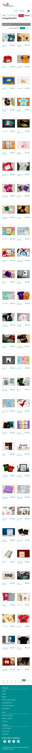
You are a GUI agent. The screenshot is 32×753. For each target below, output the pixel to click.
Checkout (4, 721)
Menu (4, 15)
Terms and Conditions (8, 705)
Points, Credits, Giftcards (9, 699)
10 (3, 682)
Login (16, 11)
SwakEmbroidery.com (14, 5)
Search (21, 15)
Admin (12, 749)
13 (15, 682)
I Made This (5, 734)
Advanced (27, 15)
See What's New (6, 728)
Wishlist (4, 696)
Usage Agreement (7, 702)
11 (7, 682)
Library (4, 694)
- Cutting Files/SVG (7, 24)
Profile (4, 691)
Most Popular (5, 731)
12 (11, 682)
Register (22, 11)
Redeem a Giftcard (7, 718)
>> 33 (19, 682)
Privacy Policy (5, 708)
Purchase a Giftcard (7, 715)
